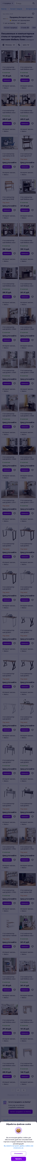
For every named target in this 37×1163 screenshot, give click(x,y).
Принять (18, 1159)
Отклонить (18, 1153)
